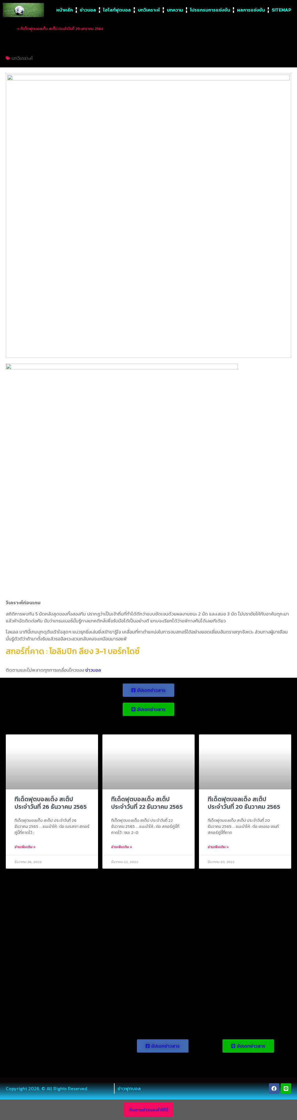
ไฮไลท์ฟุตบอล (117, 9)
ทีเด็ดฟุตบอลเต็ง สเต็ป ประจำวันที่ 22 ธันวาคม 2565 (147, 803)
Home (11, 29)
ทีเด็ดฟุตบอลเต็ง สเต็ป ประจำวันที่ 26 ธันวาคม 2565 (51, 803)
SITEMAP (281, 9)
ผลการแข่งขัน (251, 9)
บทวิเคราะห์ (149, 9)
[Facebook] (274, 1088)
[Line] (286, 1088)
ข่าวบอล (88, 9)
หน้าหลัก (64, 9)
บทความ (175, 9)
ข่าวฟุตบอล (129, 1088)
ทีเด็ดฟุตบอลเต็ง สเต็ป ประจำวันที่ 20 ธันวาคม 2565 (244, 803)
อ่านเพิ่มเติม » (25, 847)
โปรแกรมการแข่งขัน (210, 9)
